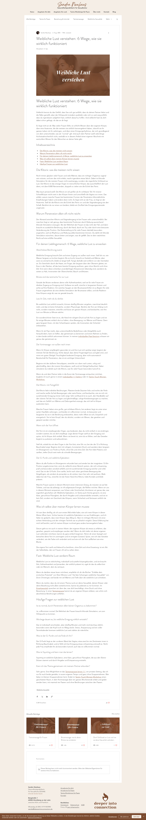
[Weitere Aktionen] (108, 33)
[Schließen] (143, 816)
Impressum (64, 805)
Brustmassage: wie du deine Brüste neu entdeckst (70, 738)
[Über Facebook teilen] (37, 697)
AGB (82, 805)
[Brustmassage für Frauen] (73, 726)
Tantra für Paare (44, 19)
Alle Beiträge (30, 19)
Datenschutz (74, 805)
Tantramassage (78, 19)
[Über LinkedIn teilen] (47, 697)
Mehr (108, 19)
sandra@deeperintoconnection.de (40, 809)
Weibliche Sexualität (95, 19)
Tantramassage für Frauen (38, 737)
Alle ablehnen (124, 817)
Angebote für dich (67, 788)
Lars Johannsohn (73, 807)
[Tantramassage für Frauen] (40, 726)
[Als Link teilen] (52, 697)
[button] (117, 19)
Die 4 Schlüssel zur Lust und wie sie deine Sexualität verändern (104, 738)
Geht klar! (136, 817)
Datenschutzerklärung (35, 818)
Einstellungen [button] (113, 817)
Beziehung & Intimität (61, 19)
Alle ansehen (116, 714)
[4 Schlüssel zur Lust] (105, 726)
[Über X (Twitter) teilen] (42, 697)
